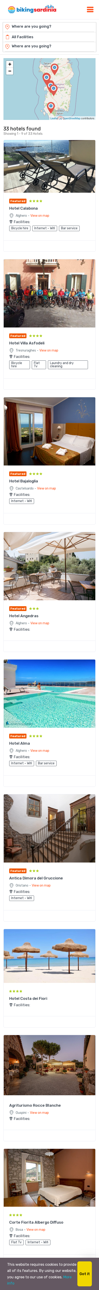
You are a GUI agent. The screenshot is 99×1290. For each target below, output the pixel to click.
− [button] (9, 71)
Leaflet (54, 118)
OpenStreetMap (71, 118)
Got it (84, 1274)
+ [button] (9, 64)
